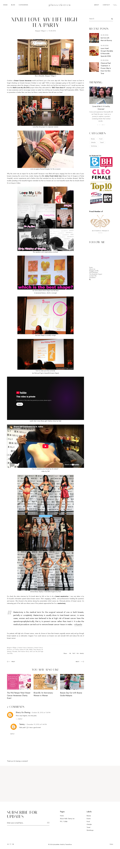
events (89, 819)
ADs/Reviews (93, 272)
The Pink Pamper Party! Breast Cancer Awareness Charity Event (18, 695)
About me (92, 269)
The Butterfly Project (95, 274)
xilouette (14, 651)
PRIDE (31, 649)
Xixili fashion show (23, 651)
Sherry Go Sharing (23, 712)
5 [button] (105, 125)
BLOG (13, 5)
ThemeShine (68, 844)
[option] (101, 102)
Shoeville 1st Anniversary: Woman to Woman (43, 694)
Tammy (22, 724)
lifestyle (93, 142)
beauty (93, 139)
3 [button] (101, 125)
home (91, 267)
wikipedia (78, 624)
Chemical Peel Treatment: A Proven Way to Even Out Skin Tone (106, 68)
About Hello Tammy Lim (67, 819)
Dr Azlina (16, 649)
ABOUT (96, 5)
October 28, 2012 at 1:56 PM (41, 713)
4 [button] (103, 125)
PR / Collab (63, 821)
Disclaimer (92, 277)
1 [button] (97, 125)
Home (5, 5)
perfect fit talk (24, 649)
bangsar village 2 (40, 31)
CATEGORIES (23, 5)
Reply (20, 719)
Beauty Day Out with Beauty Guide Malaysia (71, 694)
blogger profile (94, 271)
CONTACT (106, 5)
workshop (94, 146)
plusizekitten (60, 5)
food (100, 139)
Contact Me (92, 276)
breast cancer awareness (26, 648)
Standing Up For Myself (101, 106)
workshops (90, 830)
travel (102, 142)
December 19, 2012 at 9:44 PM (37, 724)
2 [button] (99, 125)
